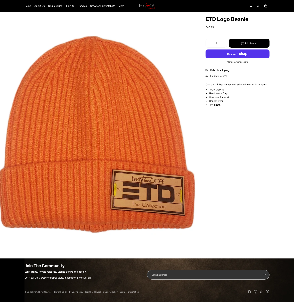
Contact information (129, 292)
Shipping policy (110, 292)
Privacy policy (76, 292)
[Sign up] (265, 275)
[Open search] (251, 6)
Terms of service (93, 292)
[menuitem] (121, 6)
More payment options (237, 62)
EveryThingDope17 (41, 292)
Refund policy (60, 292)
